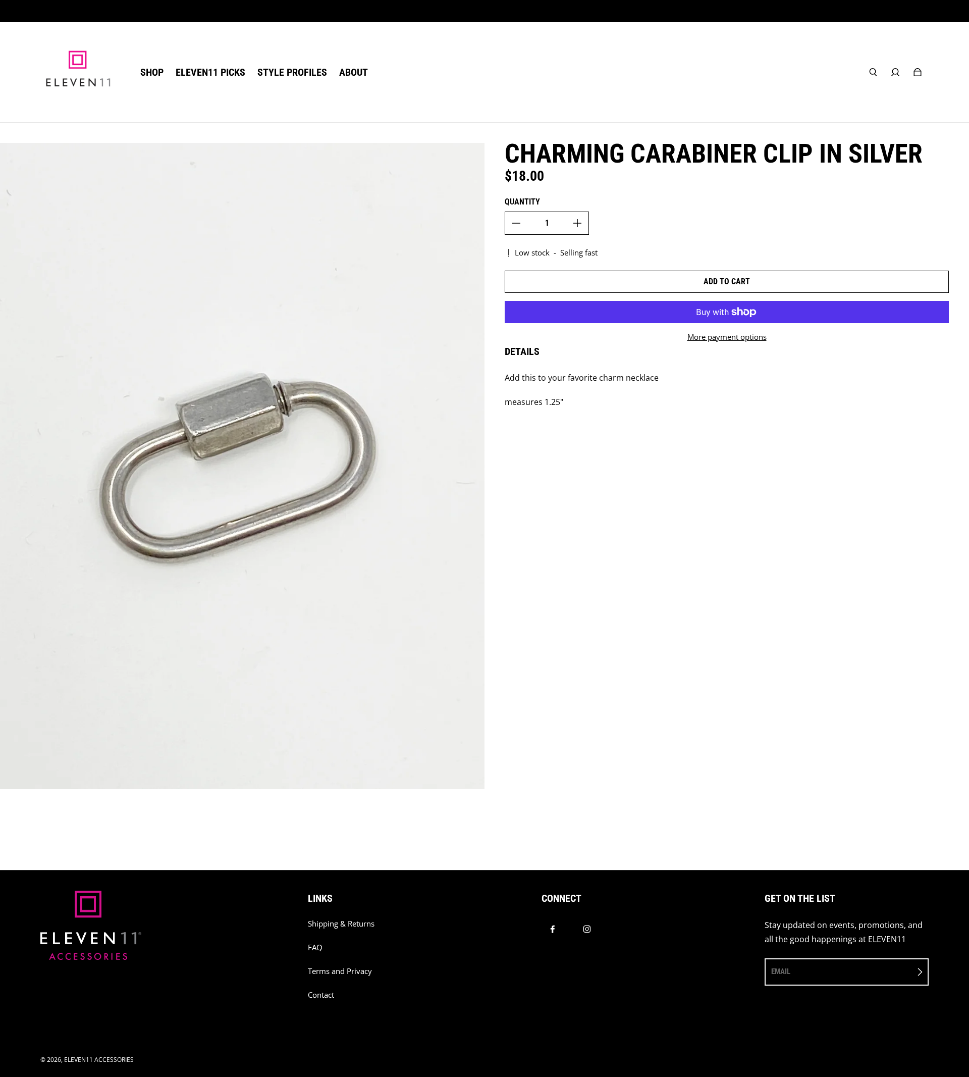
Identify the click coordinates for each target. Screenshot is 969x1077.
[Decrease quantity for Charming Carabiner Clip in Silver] (516, 223)
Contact (321, 995)
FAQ (315, 947)
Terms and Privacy (340, 971)
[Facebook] (553, 929)
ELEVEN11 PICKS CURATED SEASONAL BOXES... (484, 11)
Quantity (522, 202)
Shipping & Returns (341, 923)
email (780, 971)
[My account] (895, 72)
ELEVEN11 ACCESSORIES (99, 1059)
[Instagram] (587, 929)
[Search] (873, 72)
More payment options (727, 337)
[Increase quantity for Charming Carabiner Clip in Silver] (577, 223)
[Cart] (917, 72)
